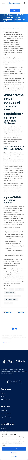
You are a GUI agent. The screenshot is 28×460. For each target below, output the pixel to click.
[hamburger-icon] (3, 4)
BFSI (11, 289)
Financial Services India (11, 299)
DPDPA (17, 296)
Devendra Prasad (18, 29)
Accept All (14, 449)
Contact (15, 10)
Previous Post (8, 312)
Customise (14, 452)
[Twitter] (12, 381)
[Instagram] (20, 381)
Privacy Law (8, 302)
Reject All (14, 456)
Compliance (19, 289)
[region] (14, 445)
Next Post (21, 312)
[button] (24, 3)
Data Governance (10, 292)
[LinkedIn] (16, 381)
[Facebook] (7, 381)
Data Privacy (8, 296)
